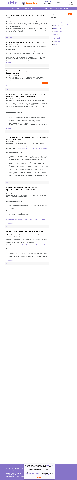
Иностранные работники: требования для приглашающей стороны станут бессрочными (22, 188)
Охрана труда (9, 37)
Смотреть (45, 83)
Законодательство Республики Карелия (61, 24)
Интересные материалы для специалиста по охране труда (25, 16)
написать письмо (70, 4)
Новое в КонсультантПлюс (58, 29)
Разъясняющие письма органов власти (61, 35)
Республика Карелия (57, 37)
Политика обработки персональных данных (21, 476)
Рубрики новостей (57, 38)
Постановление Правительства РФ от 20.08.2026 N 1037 (27, 199)
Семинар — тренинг (57, 41)
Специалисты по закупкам (11, 131)
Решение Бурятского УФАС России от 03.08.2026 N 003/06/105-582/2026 (31, 110)
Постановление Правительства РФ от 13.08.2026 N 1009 (28, 148)
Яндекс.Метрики (48, 474)
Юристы (7, 182)
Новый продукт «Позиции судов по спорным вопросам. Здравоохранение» (26, 72)
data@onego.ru (20, 474)
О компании (8, 476)
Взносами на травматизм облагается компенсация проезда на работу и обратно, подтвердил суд (24, 233)
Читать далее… (9, 34)
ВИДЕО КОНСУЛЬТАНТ (10, 89)
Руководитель (56, 40)
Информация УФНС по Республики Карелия (62, 27)
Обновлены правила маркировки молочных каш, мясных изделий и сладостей (27, 138)
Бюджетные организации (15, 263)
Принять (39, 477)
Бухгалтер (8, 263)
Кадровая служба (9, 65)
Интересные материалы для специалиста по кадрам (25, 42)
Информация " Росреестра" (59, 25)
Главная (6, 11)
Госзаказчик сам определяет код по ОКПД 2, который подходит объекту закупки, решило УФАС (25, 95)
